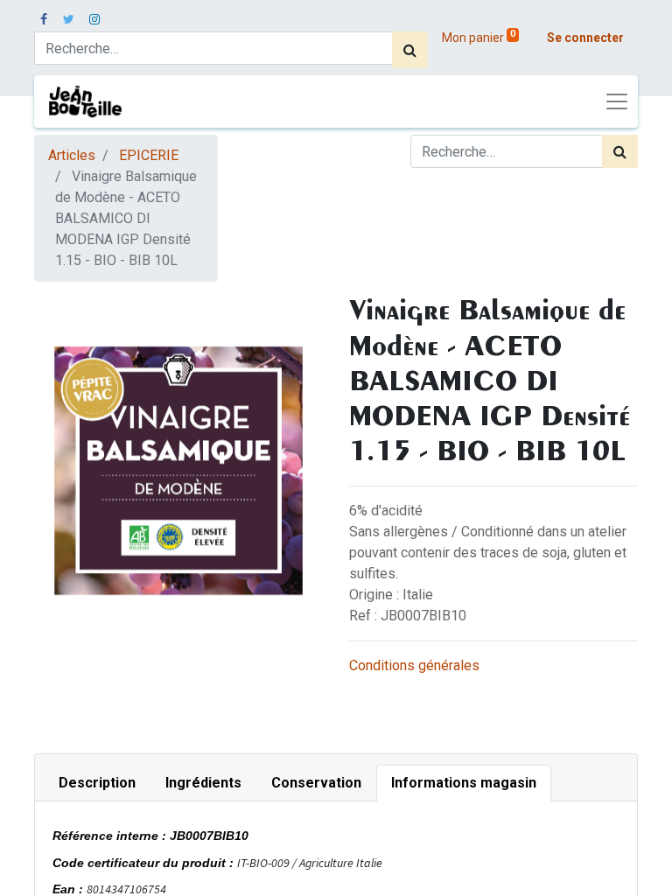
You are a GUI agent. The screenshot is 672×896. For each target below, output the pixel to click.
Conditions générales (414, 665)
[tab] (97, 783)
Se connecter (585, 38)
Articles (71, 155)
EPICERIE (148, 155)
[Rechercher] (410, 50)
